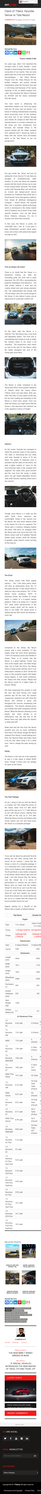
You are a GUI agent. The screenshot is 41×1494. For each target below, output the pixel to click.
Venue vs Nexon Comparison (16, 1321)
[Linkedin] (15, 53)
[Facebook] (7, 53)
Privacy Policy (29, 1490)
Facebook (15, 1342)
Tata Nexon (27, 1315)
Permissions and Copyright (13, 1490)
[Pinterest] (20, 53)
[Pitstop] (13, 4)
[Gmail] (28, 53)
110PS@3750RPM (22, 930)
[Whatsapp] (24, 53)
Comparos (19, 1308)
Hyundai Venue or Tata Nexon (16, 1312)
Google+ (24, 1342)
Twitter (7, 1342)
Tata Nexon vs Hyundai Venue (16, 1319)
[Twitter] (11, 53)
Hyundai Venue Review (13, 1315)
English (25, 2)
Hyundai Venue (18, 1310)
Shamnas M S (10, 20)
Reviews (27, 1308)
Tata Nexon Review (12, 1317)
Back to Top (19, 1425)
